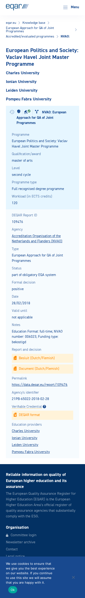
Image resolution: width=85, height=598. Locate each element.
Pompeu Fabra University (31, 452)
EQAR (17, 7)
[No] (73, 577)
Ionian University (24, 438)
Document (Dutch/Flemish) (39, 369)
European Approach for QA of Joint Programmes (30, 29)
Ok (13, 590)
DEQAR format (29, 415)
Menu (74, 7)
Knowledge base (33, 23)
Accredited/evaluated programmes (30, 36)
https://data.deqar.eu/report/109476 (40, 385)
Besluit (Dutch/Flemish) (37, 358)
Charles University (26, 431)
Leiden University (25, 445)
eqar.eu (11, 23)
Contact (12, 549)
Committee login (23, 535)
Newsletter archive (20, 542)
